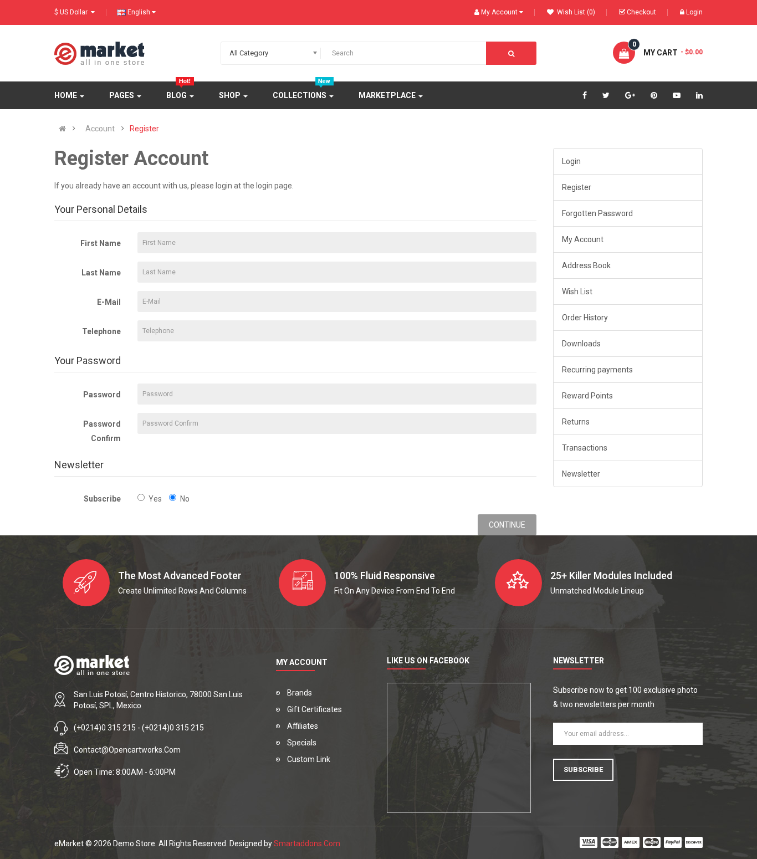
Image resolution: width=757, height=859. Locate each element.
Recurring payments (597, 369)
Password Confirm (102, 431)
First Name (100, 243)
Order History (585, 317)
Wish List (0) (575, 12)
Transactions (584, 447)
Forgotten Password (597, 213)
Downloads (581, 343)
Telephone (101, 331)
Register (144, 128)
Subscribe (102, 498)
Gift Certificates (314, 709)
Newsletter (581, 473)
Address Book (586, 265)
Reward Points (587, 395)
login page (274, 185)
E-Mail (109, 302)
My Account (582, 239)
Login (694, 12)
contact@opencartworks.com (127, 749)
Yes (155, 498)
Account (100, 128)
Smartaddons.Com (307, 843)
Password (102, 394)
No (185, 498)
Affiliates (302, 726)
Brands (299, 692)
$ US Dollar (72, 12)
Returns (576, 421)
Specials (301, 742)
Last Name (101, 272)
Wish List (577, 291)
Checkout (641, 12)
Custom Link (308, 759)
